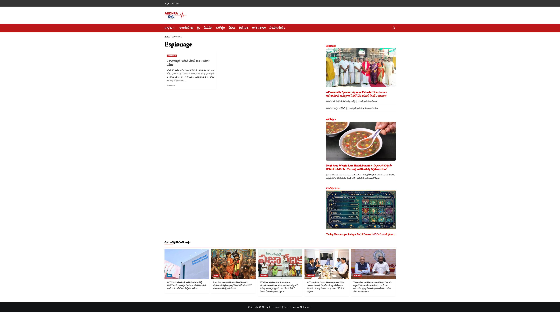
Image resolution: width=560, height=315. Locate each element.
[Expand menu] (174, 28)
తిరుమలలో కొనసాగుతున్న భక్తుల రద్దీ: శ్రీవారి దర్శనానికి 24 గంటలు (351, 101)
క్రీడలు (232, 28)
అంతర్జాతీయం (172, 56)
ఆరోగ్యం (220, 28)
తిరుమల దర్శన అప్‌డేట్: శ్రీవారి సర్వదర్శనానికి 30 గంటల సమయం (352, 108)
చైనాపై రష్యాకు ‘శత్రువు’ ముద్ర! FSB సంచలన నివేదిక (188, 63)
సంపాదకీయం (277, 28)
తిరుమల (244, 28)
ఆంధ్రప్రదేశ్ (264, 275)
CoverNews (290, 307)
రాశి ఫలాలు (259, 28)
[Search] (394, 27)
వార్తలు (168, 28)
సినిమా (208, 28)
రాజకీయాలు (186, 28)
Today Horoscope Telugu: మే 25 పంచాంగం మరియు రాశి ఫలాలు (360, 235)
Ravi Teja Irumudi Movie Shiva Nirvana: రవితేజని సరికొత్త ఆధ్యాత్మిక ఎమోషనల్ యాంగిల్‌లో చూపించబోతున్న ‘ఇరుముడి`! (232, 286)
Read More (171, 85)
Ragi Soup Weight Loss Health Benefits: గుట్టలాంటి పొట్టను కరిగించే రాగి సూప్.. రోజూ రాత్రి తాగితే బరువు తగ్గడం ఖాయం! (359, 168)
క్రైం (199, 28)
